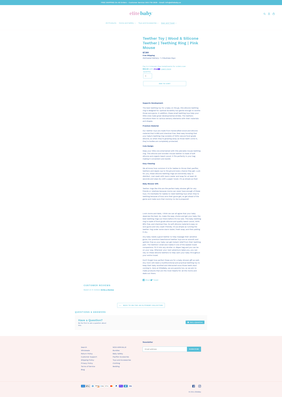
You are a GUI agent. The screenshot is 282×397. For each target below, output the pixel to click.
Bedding (116, 366)
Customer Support (89, 357)
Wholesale (85, 350)
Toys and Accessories (122, 360)
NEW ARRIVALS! (119, 347)
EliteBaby (198, 392)
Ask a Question (196, 322)
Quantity (147, 72)
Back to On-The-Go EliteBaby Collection (143, 305)
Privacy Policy (87, 363)
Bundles (116, 350)
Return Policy (87, 354)
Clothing (116, 363)
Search (84, 347)
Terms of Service (88, 366)
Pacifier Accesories (121, 357)
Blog (83, 370)
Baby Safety (118, 354)
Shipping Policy (87, 360)
